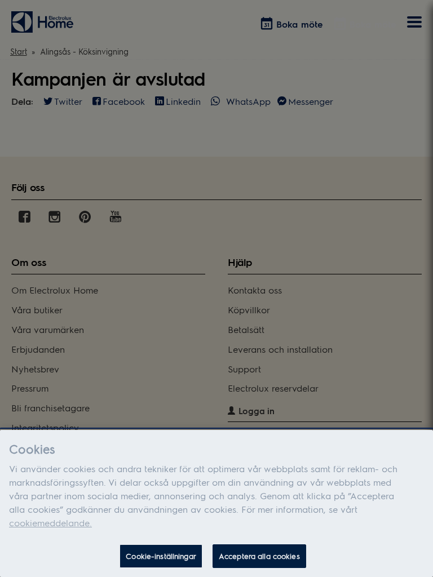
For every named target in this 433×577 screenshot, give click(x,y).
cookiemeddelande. (50, 523)
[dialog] (216, 503)
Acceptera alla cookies (259, 556)
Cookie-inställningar (161, 556)
